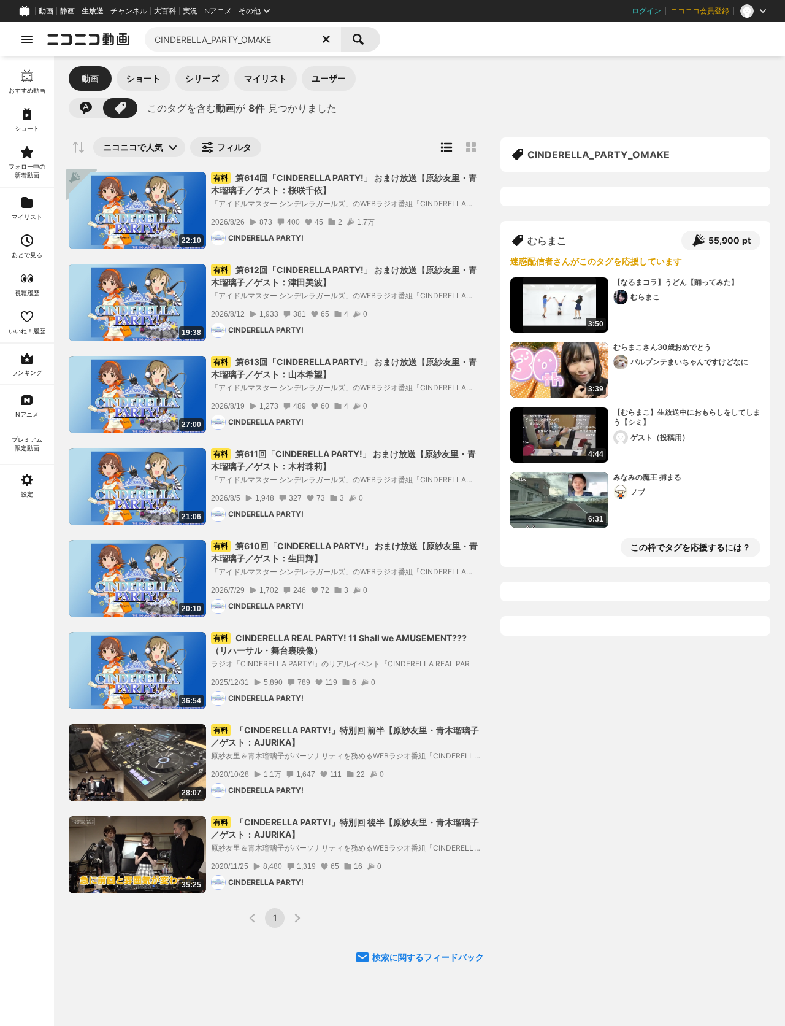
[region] (27, 541)
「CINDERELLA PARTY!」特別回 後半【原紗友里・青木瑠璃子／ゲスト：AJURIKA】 (345, 828)
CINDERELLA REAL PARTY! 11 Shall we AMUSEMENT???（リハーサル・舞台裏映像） (339, 644)
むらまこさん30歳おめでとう (662, 347)
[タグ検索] (120, 108)
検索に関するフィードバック (428, 957)
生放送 (93, 11)
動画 (46, 11)
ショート (143, 78)
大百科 (165, 11)
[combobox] (243, 39)
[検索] (360, 39)
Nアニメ (218, 11)
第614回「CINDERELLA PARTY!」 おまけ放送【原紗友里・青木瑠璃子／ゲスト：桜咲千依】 (344, 183)
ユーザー (329, 78)
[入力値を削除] (326, 39)
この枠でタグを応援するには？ (690, 547)
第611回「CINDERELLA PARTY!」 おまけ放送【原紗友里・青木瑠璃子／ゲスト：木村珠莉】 (343, 460)
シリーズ (202, 78)
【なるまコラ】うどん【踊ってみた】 (675, 282)
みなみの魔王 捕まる (647, 477)
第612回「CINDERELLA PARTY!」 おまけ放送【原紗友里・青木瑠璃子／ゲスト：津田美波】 (344, 275)
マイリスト (265, 78)
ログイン (646, 11)
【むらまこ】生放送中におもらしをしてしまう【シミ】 (686, 417)
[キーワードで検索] (86, 108)
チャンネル (128, 11)
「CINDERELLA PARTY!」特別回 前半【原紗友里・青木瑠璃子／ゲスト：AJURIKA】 (345, 736)
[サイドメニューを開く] (27, 39)
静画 (67, 11)
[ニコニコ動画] (88, 39)
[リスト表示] (446, 147)
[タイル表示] (471, 147)
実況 (190, 11)
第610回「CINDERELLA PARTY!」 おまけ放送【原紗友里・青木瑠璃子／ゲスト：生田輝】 (344, 552)
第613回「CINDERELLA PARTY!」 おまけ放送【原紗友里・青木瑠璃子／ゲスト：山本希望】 (344, 368)
